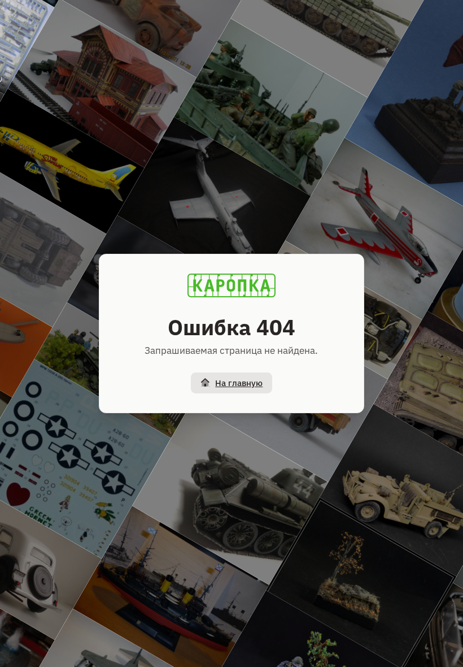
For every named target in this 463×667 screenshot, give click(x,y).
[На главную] (231, 285)
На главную (239, 383)
